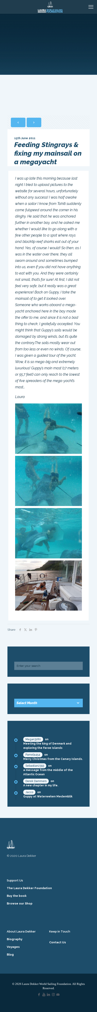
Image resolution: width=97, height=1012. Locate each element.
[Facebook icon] (39, 995)
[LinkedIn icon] (48, 995)
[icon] (58, 995)
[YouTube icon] (44, 995)
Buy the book (17, 895)
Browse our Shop (19, 903)
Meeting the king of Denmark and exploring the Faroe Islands (47, 746)
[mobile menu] (91, 7)
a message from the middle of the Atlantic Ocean (48, 772)
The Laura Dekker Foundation (29, 888)
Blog (10, 954)
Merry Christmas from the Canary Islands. (53, 759)
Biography (14, 939)
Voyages (13, 947)
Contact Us (57, 942)
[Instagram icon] (53, 995)
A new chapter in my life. (40, 785)
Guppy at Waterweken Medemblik (47, 796)
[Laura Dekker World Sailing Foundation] (50, 6)
